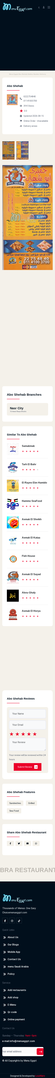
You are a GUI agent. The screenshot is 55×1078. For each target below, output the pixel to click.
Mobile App (14, 951)
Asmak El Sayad (31, 574)
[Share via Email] (27, 843)
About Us (13, 937)
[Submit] (41, 1051)
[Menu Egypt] (17, 6)
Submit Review (25, 767)
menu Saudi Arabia (18, 966)
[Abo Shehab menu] (8, 150)
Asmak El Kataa (31, 537)
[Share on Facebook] (10, 843)
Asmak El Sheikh (32, 519)
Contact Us (14, 959)
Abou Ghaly (29, 592)
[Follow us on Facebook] (5, 920)
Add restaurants (17, 990)
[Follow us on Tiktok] (19, 920)
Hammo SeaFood (32, 501)
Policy (11, 973)
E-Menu (12, 1004)
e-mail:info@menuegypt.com (18, 1041)
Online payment (16, 1019)
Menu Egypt (30, 1060)
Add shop (13, 997)
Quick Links (8, 929)
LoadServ (40, 1076)
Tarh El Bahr (29, 464)
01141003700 (30, 101)
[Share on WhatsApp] (36, 843)
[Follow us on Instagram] (12, 920)
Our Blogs (13, 944)
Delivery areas (30, 126)
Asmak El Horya (31, 611)
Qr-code (12, 1012)
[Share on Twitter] (18, 843)
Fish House (28, 556)
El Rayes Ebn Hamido (34, 482)
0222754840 (30, 96)
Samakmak (28, 446)
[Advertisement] (27, 43)
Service (6, 982)
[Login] (43, 6)
